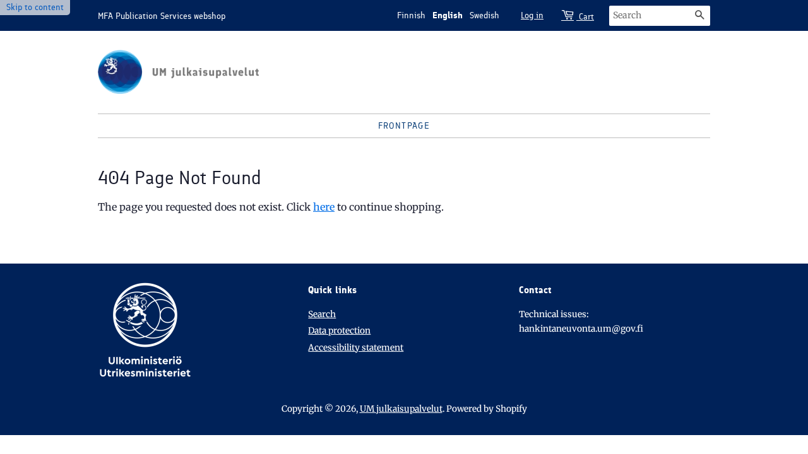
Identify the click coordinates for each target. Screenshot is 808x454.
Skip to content (35, 7)
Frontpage (404, 125)
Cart (585, 16)
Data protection (339, 330)
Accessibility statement (355, 347)
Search (322, 314)
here (324, 207)
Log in (532, 15)
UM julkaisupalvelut (401, 409)
